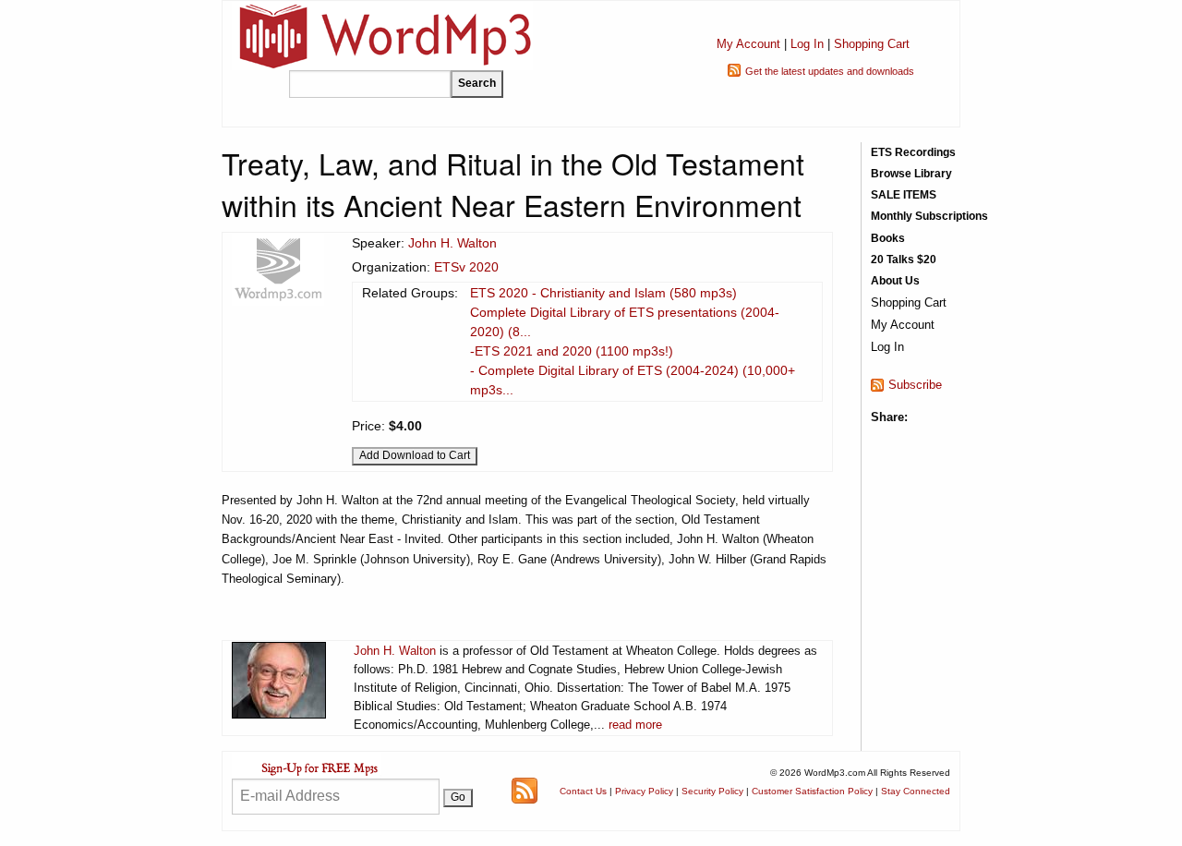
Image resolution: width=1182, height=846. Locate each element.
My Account (748, 44)
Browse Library (911, 173)
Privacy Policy (644, 791)
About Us (895, 280)
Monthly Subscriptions (929, 216)
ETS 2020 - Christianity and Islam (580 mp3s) (603, 292)
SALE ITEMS (903, 194)
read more (635, 724)
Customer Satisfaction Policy (812, 791)
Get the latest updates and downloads (829, 71)
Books (888, 238)
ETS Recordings (913, 152)
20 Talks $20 (903, 259)
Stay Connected (915, 791)
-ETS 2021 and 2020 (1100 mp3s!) (571, 351)
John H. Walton (452, 243)
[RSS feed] (524, 790)
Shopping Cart (872, 44)
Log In (807, 44)
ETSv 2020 (466, 267)
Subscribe (915, 385)
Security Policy (712, 791)
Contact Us (583, 791)
